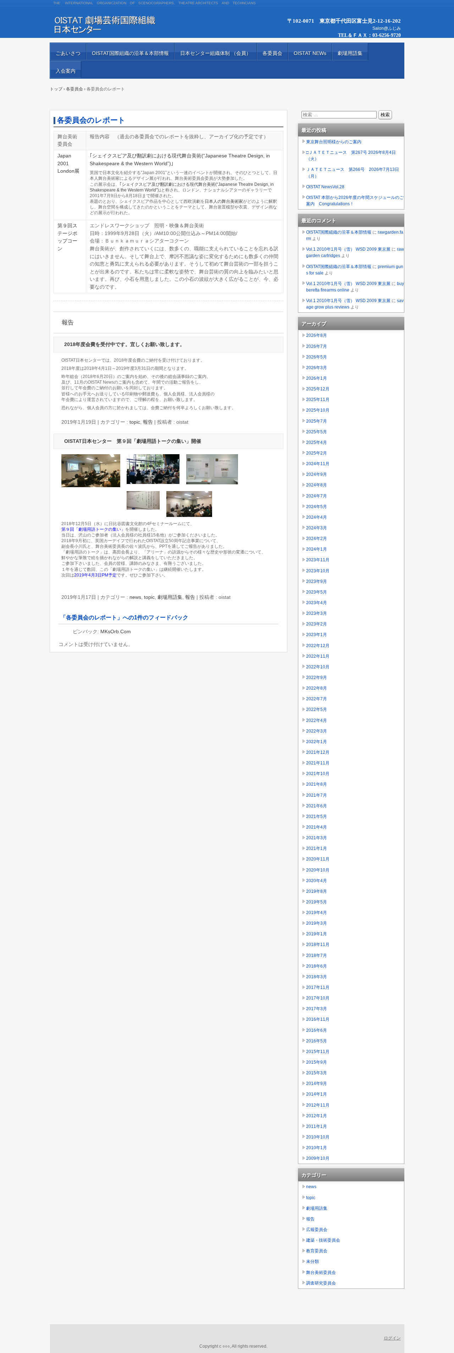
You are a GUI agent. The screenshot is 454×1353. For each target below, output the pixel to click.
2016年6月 (316, 1030)
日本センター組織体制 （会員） (215, 53)
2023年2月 (316, 624)
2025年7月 (316, 421)
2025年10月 (318, 410)
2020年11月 (318, 859)
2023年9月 (316, 581)
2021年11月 (318, 763)
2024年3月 (316, 527)
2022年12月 (318, 645)
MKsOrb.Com (115, 631)
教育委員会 (316, 1250)
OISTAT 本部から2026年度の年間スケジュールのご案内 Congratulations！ (355, 200)
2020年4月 (316, 880)
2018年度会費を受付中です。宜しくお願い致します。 (124, 344)
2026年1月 (316, 378)
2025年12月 (318, 388)
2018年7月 (316, 955)
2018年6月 (316, 966)
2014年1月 (316, 1094)
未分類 (312, 1261)
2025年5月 (316, 431)
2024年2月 (316, 538)
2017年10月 (318, 998)
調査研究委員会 (321, 1283)
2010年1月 (316, 1147)
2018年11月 (318, 944)
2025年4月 (316, 442)
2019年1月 (316, 933)
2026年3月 (316, 367)
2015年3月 (316, 1072)
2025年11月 (318, 399)
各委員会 (272, 53)
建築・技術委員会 (323, 1240)
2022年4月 (316, 720)
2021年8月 (316, 784)
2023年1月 (316, 634)
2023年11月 (318, 559)
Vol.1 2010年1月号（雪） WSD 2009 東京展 (348, 249)
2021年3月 (316, 837)
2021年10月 (318, 773)
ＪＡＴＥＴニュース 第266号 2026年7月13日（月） (352, 172)
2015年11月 (318, 1051)
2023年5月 (316, 592)
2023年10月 (318, 570)
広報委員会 (316, 1229)
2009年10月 (318, 1158)
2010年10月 (318, 1137)
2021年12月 (318, 752)
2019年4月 (316, 912)
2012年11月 (318, 1105)
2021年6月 (316, 805)
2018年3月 (316, 976)
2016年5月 (316, 1041)
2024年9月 (316, 474)
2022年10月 (318, 666)
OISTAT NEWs (310, 53)
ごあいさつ (68, 53)
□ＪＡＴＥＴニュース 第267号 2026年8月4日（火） (351, 155)
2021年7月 (316, 795)
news (135, 597)
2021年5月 (316, 816)
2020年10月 (318, 870)
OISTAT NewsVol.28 (325, 186)
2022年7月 (316, 698)
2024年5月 (316, 506)
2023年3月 (316, 613)
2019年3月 (316, 923)
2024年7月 (316, 496)
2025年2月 (316, 453)
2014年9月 (316, 1083)
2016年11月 (318, 1019)
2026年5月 (316, 357)
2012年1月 (316, 1115)
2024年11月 (318, 463)
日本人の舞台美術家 (224, 201)
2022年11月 (318, 656)
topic (134, 422)
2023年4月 (316, 602)
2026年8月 (316, 335)
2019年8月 (316, 891)
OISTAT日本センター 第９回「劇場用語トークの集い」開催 (132, 441)
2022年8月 (316, 688)
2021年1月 (316, 848)
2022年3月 (316, 731)
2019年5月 (316, 902)
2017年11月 (318, 987)
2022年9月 (316, 677)
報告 (68, 322)
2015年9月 (316, 1062)
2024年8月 (316, 485)
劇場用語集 (350, 53)
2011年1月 (316, 1126)
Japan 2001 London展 (68, 163)
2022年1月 (316, 741)
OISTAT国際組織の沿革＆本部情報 (130, 53)
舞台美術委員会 (321, 1272)
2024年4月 (316, 517)
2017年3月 (316, 1008)
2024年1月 (316, 549)
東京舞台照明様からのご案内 (333, 141)
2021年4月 (316, 827)
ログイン (392, 1338)
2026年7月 (316, 346)
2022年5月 (316, 709)
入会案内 (66, 71)
